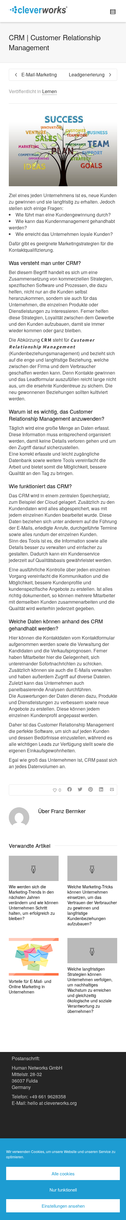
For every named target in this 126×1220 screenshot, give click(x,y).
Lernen (49, 91)
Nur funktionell (63, 1190)
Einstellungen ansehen (63, 1206)
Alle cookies (63, 1173)
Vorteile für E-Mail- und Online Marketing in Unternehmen (30, 986)
